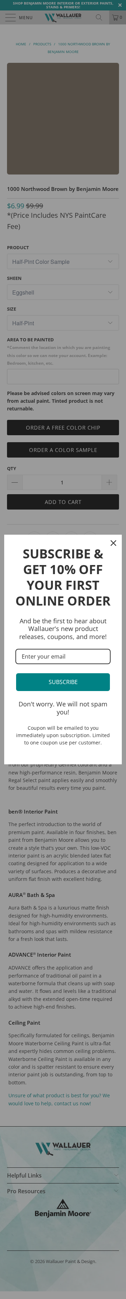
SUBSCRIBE (63, 682)
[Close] (113, 543)
